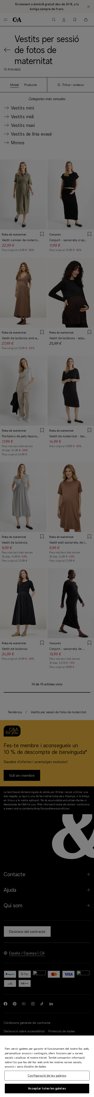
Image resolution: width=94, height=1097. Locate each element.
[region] (47, 1066)
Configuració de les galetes (47, 1075)
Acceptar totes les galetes (47, 1088)
